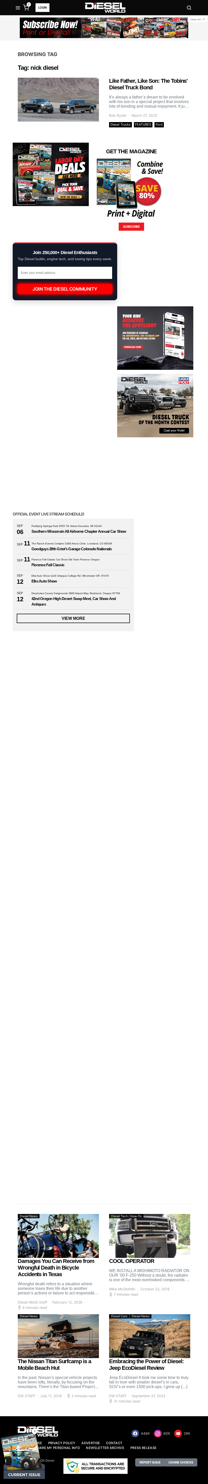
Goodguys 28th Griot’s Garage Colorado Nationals (71, 549)
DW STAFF (26, 1396)
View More (73, 618)
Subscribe (131, 226)
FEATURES (143, 124)
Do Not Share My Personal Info (50, 1448)
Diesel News (29, 1216)
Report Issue (150, 1462)
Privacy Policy (61, 1443)
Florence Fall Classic (47, 565)
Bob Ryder (118, 115)
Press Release (143, 1448)
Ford (159, 124)
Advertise (90, 1443)
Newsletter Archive (105, 1448)
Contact (114, 1443)
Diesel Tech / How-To (126, 1216)
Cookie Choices (180, 1462)
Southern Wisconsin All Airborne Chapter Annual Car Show (78, 531)
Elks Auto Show (44, 581)
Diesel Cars (119, 1316)
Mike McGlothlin (122, 1289)
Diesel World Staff (32, 1302)
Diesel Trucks (120, 124)
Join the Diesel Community (64, 289)
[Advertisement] (51, 1151)
